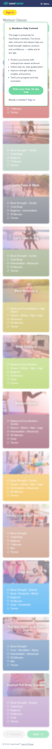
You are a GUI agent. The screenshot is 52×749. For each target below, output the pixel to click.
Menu (46, 3)
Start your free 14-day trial (26, 90)
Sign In (10, 12)
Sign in (31, 99)
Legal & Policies (27, 744)
